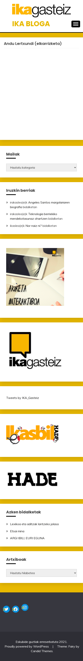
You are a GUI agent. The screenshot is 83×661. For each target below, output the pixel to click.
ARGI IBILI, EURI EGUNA (27, 538)
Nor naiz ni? (33, 226)
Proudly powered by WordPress (27, 646)
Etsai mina (17, 531)
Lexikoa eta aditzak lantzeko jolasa (34, 524)
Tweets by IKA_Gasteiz (22, 398)
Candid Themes (42, 651)
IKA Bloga (31, 24)
